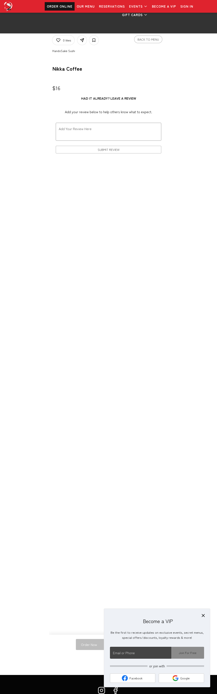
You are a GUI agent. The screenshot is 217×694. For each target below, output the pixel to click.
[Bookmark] (94, 40)
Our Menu (86, 6)
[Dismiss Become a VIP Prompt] (203, 615)
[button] (138, 6)
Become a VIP (164, 6)
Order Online (59, 6)
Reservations (112, 6)
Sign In (186, 6)
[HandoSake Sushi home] (22, 6)
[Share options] (82, 40)
